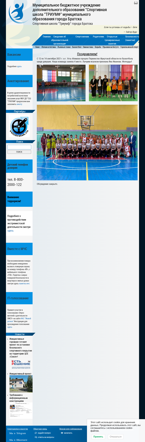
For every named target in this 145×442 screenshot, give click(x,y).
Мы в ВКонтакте (18, 439)
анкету (19, 104)
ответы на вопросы (46, 437)
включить (68, 433)
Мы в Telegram (17, 433)
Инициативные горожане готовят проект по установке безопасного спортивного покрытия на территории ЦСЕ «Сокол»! (20, 347)
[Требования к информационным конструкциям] (21, 410)
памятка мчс (24, 283)
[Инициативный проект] (21, 384)
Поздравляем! (87, 54)
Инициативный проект (20, 373)
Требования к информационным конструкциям (18, 398)
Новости (19, 334)
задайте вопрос (44, 433)
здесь (19, 66)
